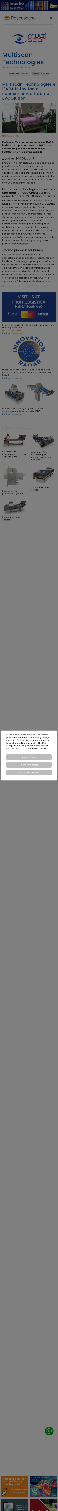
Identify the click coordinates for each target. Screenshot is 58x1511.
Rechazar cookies (29, 764)
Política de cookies (36, 748)
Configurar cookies (29, 772)
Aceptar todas (29, 757)
